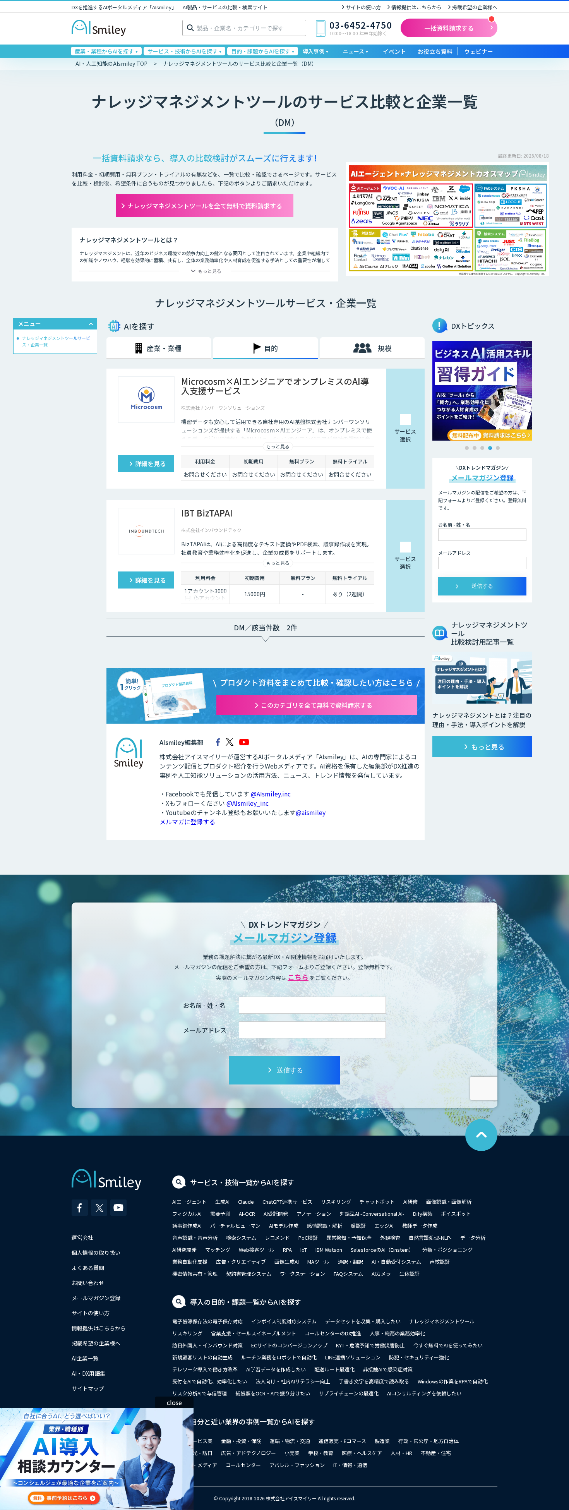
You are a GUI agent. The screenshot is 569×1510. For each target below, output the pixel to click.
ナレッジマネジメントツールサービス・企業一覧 (56, 341)
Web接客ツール (256, 1249)
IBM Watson (328, 1249)
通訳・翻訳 (350, 1261)
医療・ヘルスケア (362, 1453)
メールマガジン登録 (96, 1298)
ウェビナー (478, 51)
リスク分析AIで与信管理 (199, 1393)
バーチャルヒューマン (235, 1225)
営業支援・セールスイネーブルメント (253, 1333)
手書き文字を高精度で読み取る (374, 1381)
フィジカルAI (187, 1213)
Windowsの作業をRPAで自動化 (453, 1381)
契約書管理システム (248, 1273)
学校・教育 (320, 1453)
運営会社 (82, 1237)
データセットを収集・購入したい (363, 1321)
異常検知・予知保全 (349, 1237)
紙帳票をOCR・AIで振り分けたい (272, 1393)
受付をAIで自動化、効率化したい (209, 1381)
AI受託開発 (276, 1213)
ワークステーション (302, 1273)
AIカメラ (381, 1273)
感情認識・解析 (324, 1225)
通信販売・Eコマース (342, 1441)
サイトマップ (88, 1388)
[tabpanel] (482, 391)
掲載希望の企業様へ (474, 7)
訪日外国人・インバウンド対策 (207, 1345)
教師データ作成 (419, 1225)
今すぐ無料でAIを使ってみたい (448, 1345)
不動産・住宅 (436, 1453)
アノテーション (313, 1213)
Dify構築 (422, 1213)
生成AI (222, 1201)
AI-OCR (247, 1213)
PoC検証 (308, 1237)
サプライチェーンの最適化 (349, 1393)
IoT (303, 1249)
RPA (287, 1249)
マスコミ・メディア (194, 1465)
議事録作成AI (187, 1225)
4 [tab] (490, 448)
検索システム (241, 1237)
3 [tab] (482, 448)
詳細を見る (150, 463)
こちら (298, 977)
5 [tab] (498, 448)
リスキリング (336, 1201)
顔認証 (358, 1225)
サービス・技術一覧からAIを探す (242, 1182)
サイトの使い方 (363, 7)
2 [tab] (474, 448)
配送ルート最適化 (334, 1369)
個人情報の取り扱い (96, 1252)
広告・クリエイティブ (241, 1261)
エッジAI (384, 1225)
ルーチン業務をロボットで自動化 (279, 1357)
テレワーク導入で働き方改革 (205, 1369)
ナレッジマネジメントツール (442, 1321)
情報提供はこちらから (416, 7)
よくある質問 (88, 1267)
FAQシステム (348, 1273)
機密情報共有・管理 (195, 1273)
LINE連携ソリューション (352, 1357)
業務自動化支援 (189, 1261)
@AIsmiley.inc (271, 793)
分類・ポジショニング (447, 1249)
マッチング (217, 1249)
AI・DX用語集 (88, 1373)
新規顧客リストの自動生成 (202, 1357)
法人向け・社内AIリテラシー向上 (292, 1381)
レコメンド (277, 1237)
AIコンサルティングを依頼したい (424, 1393)
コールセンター (243, 1465)
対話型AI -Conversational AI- (372, 1213)
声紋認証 (440, 1261)
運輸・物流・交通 (290, 1441)
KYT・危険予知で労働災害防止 (370, 1345)
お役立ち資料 (435, 51)
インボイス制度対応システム (284, 1321)
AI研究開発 (184, 1249)
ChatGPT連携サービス (287, 1201)
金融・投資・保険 (241, 1441)
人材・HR (401, 1453)
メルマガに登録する (187, 821)
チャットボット (377, 1201)
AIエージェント (189, 1201)
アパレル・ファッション (297, 1465)
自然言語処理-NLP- (430, 1237)
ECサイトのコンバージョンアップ (289, 1345)
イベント (394, 51)
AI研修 (410, 1201)
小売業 (292, 1453)
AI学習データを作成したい (276, 1369)
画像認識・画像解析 (448, 1201)
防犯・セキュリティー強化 (419, 1357)
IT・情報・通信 (350, 1465)
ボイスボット (456, 1213)
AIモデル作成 (283, 1225)
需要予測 (220, 1213)
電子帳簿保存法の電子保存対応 (207, 1321)
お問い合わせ (88, 1283)
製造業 (382, 1441)
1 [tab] (467, 448)
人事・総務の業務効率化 (397, 1333)
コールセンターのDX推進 (333, 1333)
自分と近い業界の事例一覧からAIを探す (252, 1421)
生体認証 (409, 1273)
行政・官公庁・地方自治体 (428, 1441)
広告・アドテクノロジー (248, 1453)
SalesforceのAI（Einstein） (382, 1249)
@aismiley (311, 812)
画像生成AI (286, 1261)
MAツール (318, 1261)
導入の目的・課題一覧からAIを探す (245, 1301)
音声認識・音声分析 (195, 1237)
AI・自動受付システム (396, 1261)
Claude (246, 1201)
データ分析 (472, 1237)
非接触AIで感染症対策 (388, 1369)
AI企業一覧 (85, 1358)
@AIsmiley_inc (247, 803)
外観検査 (390, 1237)
